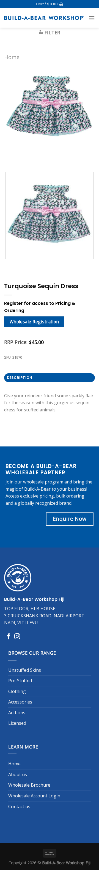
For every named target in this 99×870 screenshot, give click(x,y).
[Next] (24, 158)
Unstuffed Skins (24, 670)
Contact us (19, 806)
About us (17, 774)
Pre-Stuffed (20, 681)
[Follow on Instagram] (17, 637)
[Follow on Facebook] (8, 637)
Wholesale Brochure (29, 785)
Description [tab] (19, 377)
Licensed (17, 723)
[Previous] (9, 158)
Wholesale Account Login (34, 796)
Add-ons (16, 713)
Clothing (17, 691)
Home (12, 57)
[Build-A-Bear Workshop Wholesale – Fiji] (44, 18)
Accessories (20, 702)
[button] (49, 4)
